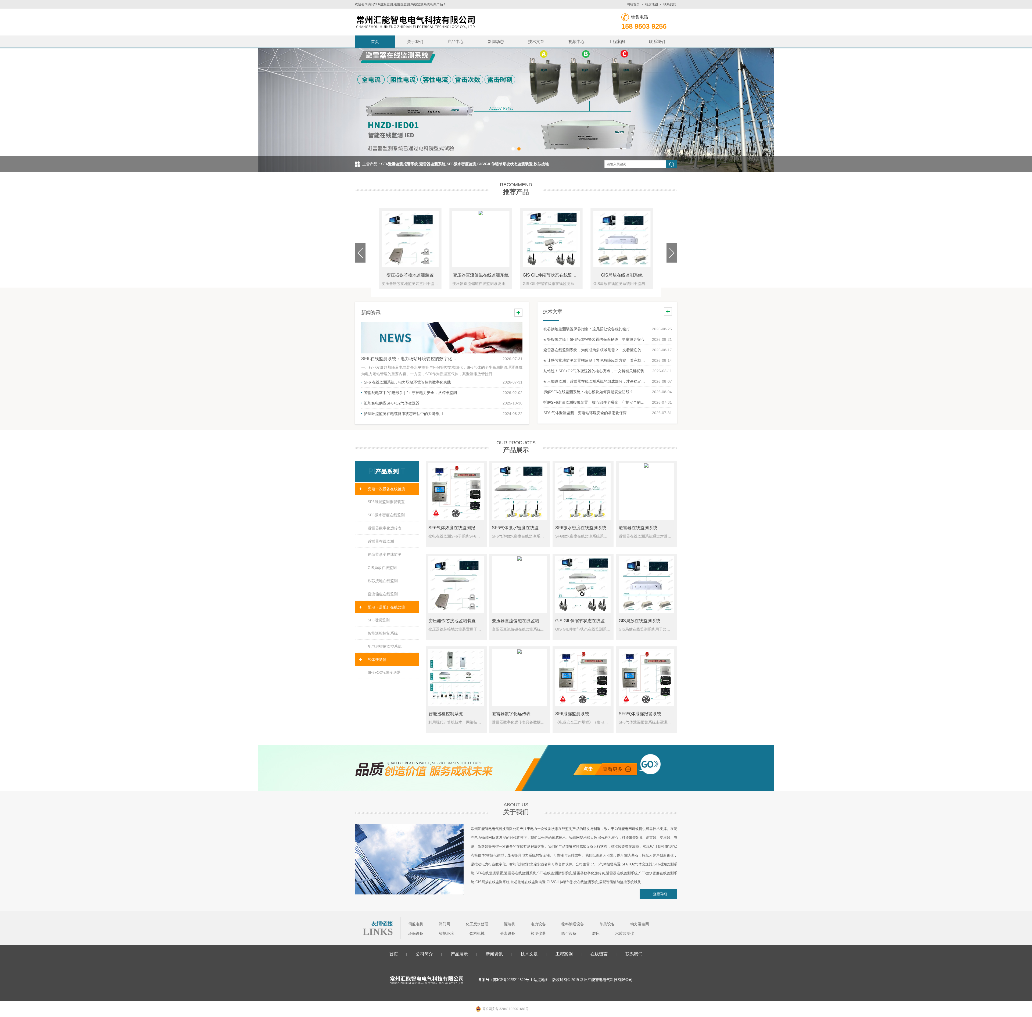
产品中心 (455, 41)
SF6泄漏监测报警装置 (386, 502)
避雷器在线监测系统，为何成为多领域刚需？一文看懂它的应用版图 (595, 350)
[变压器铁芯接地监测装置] (456, 584)
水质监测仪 (624, 934)
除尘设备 (568, 934)
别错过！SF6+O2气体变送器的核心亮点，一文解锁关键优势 (593, 371)
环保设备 (415, 934)
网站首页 (633, 4)
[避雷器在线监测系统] (646, 491)
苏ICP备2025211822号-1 (512, 980)
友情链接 (382, 923)
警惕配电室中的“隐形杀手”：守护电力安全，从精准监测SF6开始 (412, 393)
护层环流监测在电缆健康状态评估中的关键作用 (403, 413)
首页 (375, 41)
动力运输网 (639, 924)
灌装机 (509, 924)
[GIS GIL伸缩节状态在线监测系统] (583, 584)
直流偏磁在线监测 (383, 594)
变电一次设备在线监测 (386, 489)
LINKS (378, 931)
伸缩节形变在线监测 (385, 554)
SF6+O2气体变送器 (384, 672)
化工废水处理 (477, 924)
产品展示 (459, 954)
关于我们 (415, 41)
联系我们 (669, 4)
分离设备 (507, 934)
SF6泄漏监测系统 (572, 713)
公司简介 (424, 954)
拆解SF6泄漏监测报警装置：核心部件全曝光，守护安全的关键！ (595, 402)
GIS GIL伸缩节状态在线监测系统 (554, 275)
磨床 (596, 934)
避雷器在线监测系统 (638, 527)
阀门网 (444, 924)
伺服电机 (415, 924)
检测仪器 (538, 934)
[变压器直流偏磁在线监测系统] (519, 584)
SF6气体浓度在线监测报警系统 (458, 527)
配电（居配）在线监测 (386, 607)
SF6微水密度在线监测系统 (580, 527)
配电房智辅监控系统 (385, 646)
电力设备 (538, 924)
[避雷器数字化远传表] (519, 677)
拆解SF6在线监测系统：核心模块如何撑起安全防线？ (588, 392)
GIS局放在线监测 (382, 567)
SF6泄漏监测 (379, 620)
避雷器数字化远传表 (385, 528)
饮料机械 (477, 934)
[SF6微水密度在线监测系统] (583, 491)
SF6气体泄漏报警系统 (640, 713)
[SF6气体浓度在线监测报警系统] (456, 491)
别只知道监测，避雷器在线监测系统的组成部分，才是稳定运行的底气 (595, 381)
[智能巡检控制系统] (456, 677)
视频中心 (576, 41)
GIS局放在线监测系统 (622, 275)
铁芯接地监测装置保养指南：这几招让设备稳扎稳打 (586, 329)
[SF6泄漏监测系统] (583, 677)
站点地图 (651, 4)
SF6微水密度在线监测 (386, 515)
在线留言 (599, 954)
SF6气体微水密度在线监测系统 (521, 527)
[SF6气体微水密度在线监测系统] (519, 491)
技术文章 (536, 41)
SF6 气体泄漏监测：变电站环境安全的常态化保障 (585, 413)
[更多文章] (668, 311)
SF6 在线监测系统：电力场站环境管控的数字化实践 (409, 358)
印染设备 (607, 924)
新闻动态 (496, 41)
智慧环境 (446, 934)
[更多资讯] (518, 313)
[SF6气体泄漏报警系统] (646, 677)
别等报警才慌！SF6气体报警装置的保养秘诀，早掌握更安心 (593, 339)
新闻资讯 (494, 954)
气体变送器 (377, 659)
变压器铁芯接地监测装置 (410, 275)
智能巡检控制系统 (383, 633)
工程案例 (617, 41)
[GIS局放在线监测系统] (646, 584)
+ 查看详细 (658, 894)
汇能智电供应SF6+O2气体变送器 (392, 403)
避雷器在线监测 (381, 541)
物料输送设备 (572, 924)
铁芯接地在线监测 (383, 581)
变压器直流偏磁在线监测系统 (481, 275)
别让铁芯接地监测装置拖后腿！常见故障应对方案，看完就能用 (595, 360)
